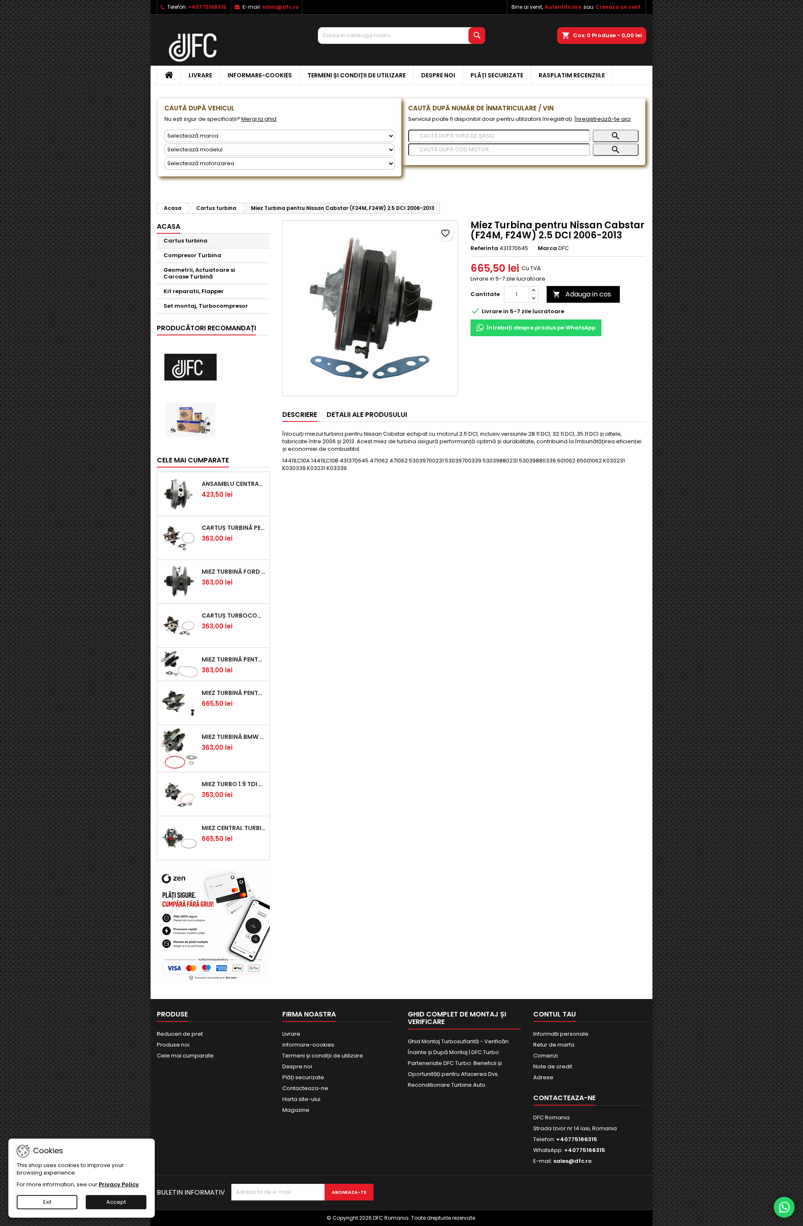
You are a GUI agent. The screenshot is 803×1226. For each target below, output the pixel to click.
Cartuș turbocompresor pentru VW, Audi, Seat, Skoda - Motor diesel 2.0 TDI (234, 615)
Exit (47, 1202)
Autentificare (563, 6)
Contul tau (554, 1014)
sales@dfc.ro (280, 6)
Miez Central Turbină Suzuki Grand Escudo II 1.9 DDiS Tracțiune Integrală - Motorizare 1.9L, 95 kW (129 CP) (234, 828)
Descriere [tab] (299, 414)
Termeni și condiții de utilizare (356, 75)
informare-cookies (260, 75)
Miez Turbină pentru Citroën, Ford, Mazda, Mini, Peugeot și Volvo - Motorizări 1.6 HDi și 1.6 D (234, 659)
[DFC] (190, 367)
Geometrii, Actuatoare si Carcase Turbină (199, 273)
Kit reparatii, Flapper (194, 291)
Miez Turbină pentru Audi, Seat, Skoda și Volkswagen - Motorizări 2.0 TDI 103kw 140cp (234, 693)
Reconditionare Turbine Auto (447, 1085)
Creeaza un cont (618, 6)
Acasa (168, 226)
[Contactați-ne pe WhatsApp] (784, 1207)
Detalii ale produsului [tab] (367, 414)
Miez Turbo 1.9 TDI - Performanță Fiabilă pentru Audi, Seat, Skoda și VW (234, 784)
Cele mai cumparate (193, 460)
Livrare (200, 75)
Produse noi (173, 1045)
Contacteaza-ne (305, 1088)
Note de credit (552, 1066)
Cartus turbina (185, 241)
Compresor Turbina (192, 255)
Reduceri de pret (180, 1034)
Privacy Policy (119, 1184)
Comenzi (545, 1056)
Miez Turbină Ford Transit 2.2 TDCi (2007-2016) (234, 571)
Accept (116, 1202)
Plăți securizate (497, 75)
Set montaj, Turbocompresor (206, 306)
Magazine (295, 1110)
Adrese (543, 1077)
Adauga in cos (582, 294)
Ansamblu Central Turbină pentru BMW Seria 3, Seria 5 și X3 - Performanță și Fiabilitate (234, 483)
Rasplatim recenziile (572, 75)
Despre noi (438, 75)
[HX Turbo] (190, 419)
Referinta (484, 248)
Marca (547, 248)
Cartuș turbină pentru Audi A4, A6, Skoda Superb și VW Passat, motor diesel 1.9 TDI (234, 527)
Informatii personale (560, 1034)
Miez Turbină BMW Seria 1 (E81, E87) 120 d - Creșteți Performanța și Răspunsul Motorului (234, 736)
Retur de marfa (553, 1045)
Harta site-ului (301, 1099)
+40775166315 (207, 6)
